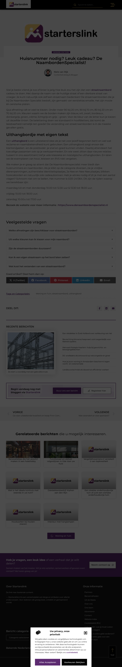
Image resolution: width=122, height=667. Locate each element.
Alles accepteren (47, 662)
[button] (85, 632)
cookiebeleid (72, 652)
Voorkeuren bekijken (74, 662)
